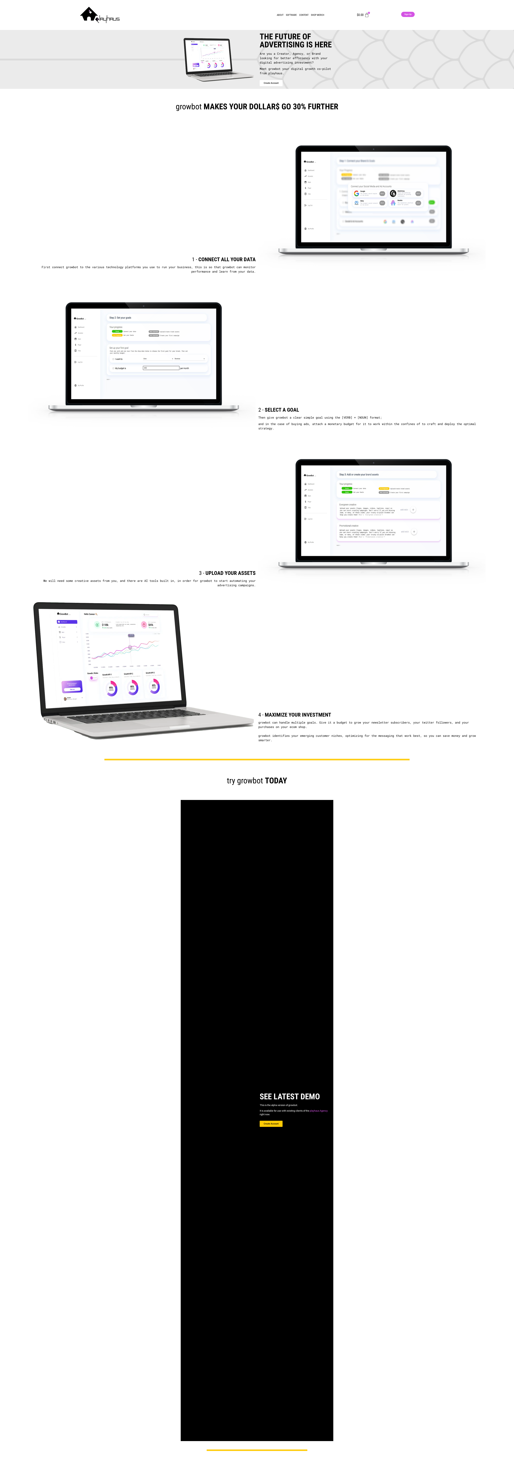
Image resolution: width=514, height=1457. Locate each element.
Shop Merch (317, 15)
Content (304, 15)
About (280, 15)
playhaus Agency (319, 1110)
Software (291, 15)
